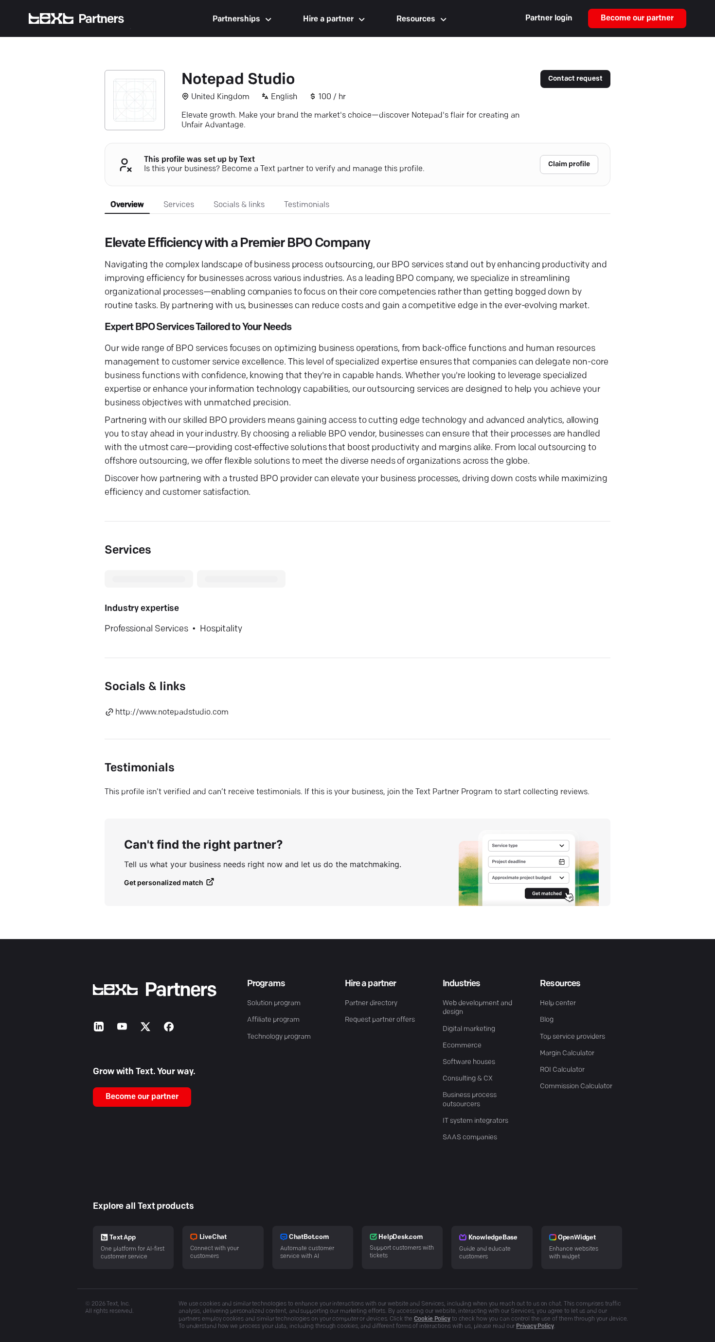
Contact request (575, 79)
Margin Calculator (567, 1053)
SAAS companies (470, 1137)
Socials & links (239, 205)
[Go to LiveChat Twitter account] (145, 1029)
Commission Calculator (576, 1086)
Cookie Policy (432, 1319)
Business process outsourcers (470, 1100)
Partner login (548, 18)
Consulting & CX (468, 1078)
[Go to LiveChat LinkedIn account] (99, 1029)
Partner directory (371, 1003)
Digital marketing (469, 1029)
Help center (558, 1003)
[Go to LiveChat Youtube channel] (122, 1029)
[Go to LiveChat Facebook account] (169, 1029)
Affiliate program (273, 1020)
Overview (127, 205)
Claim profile (569, 164)
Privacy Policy (535, 1326)
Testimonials (306, 205)
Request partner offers (380, 1020)
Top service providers (572, 1037)
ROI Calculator (562, 1070)
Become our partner (637, 18)
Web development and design (477, 1008)
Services (178, 205)
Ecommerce (462, 1045)
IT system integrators (475, 1121)
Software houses (469, 1062)
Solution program (274, 1003)
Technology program (279, 1037)
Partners (101, 19)
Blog (547, 1020)
